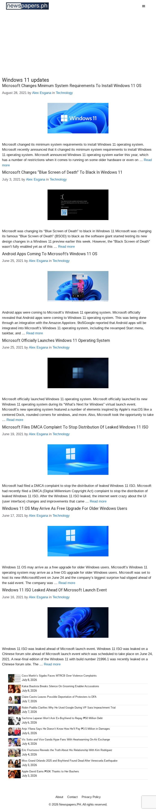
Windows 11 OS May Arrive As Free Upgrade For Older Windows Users (64, 508)
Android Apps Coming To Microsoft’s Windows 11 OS (49, 253)
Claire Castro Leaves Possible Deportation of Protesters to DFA (59, 696)
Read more (66, 247)
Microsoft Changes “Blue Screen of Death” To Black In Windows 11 (62, 172)
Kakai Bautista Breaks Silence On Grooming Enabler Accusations (60, 686)
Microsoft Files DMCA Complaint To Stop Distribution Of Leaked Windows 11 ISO (75, 427)
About (59, 797)
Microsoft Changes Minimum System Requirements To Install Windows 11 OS (71, 85)
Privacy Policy (91, 797)
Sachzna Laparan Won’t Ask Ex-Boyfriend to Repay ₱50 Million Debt (62, 718)
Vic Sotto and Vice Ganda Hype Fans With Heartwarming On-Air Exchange (66, 739)
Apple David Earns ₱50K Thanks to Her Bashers (50, 771)
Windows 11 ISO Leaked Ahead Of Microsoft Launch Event (54, 590)
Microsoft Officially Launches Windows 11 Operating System (56, 340)
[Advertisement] (78, 42)
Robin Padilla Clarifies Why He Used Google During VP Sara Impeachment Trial (69, 707)
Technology (64, 93)
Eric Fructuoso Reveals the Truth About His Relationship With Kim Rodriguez (67, 750)
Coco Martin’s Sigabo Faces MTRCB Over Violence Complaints (59, 675)
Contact (72, 797)
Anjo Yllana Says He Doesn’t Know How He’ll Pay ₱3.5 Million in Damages (66, 728)
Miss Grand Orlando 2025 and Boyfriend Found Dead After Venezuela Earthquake (69, 760)
